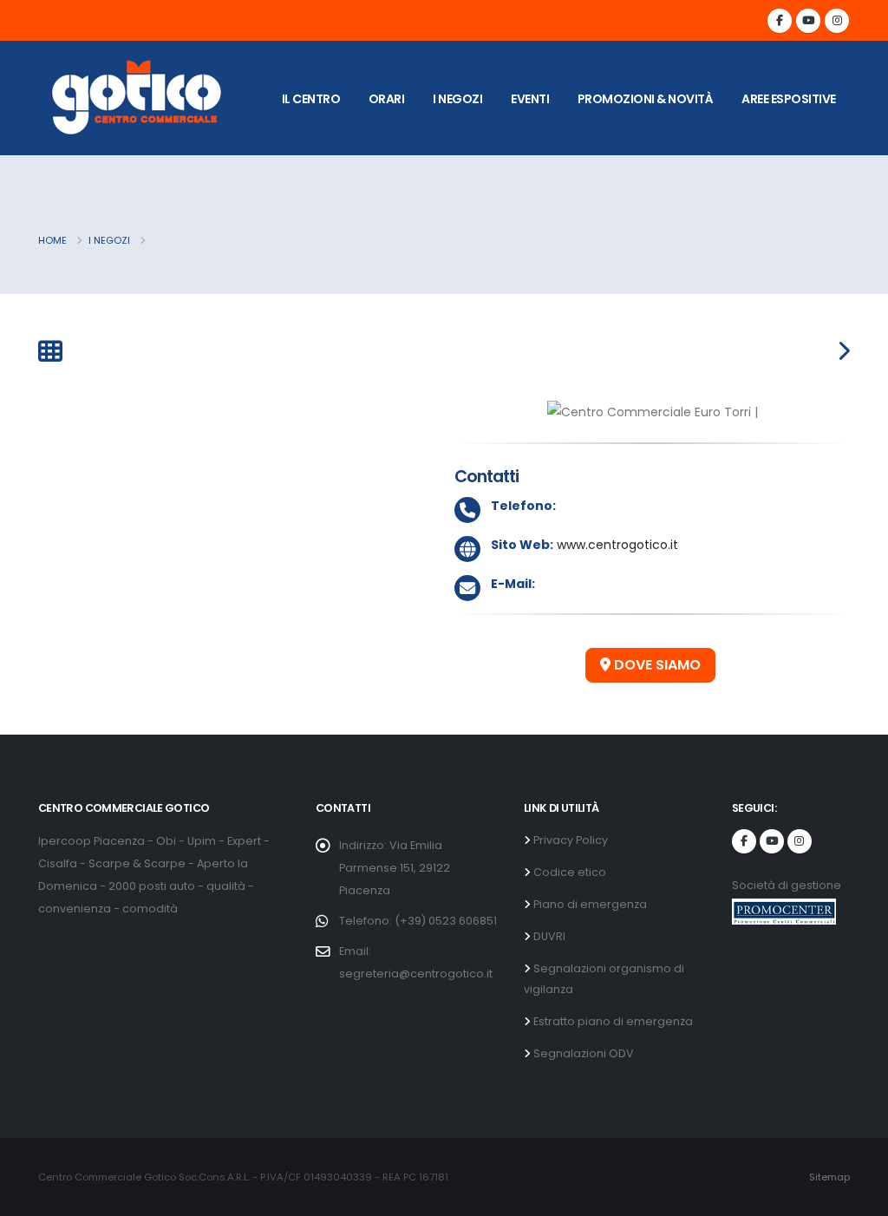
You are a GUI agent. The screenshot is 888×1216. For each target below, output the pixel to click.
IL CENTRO (311, 99)
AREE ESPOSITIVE (788, 99)
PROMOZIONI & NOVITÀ (646, 99)
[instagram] (837, 21)
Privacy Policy (569, 840)
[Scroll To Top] (857, 1196)
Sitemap (829, 1177)
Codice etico (568, 872)
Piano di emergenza (589, 904)
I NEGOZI (457, 99)
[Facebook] (779, 21)
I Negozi (109, 240)
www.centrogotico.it (615, 544)
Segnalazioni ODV (582, 1053)
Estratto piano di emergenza (612, 1021)
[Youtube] (808, 21)
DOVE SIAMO (655, 665)
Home (52, 240)
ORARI (387, 99)
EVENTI (530, 99)
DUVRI (548, 936)
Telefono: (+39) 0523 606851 (418, 920)
